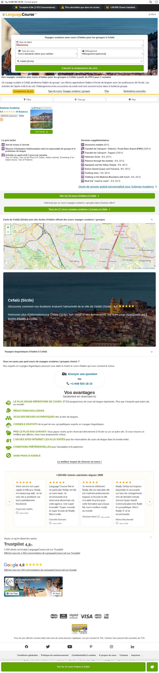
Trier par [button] (81, 100)
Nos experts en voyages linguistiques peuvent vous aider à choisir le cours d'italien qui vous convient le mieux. (59, 366)
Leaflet (138, 268)
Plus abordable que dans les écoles (82, 7)
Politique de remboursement (54, 655)
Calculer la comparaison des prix (79, 68)
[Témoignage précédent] (9, 501)
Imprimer (135, 655)
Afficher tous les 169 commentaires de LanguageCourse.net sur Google (40, 570)
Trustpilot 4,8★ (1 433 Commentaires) (37, 7)
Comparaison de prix (23, 91)
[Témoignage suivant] (150, 501)
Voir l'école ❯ (41, 132)
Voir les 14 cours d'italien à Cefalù (78, 195)
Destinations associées (135, 91)
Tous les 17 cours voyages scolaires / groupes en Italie (78, 209)
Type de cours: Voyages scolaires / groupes (69, 91)
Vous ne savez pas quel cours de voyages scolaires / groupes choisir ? (41, 361)
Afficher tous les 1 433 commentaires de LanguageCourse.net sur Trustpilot (42, 553)
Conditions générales (27, 655)
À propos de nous (107, 655)
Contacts (124, 655)
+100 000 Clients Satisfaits (122, 7)
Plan (107, 91)
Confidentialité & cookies (84, 655)
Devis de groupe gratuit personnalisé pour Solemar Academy (116, 186)
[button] (2, 2)
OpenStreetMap (149, 268)
